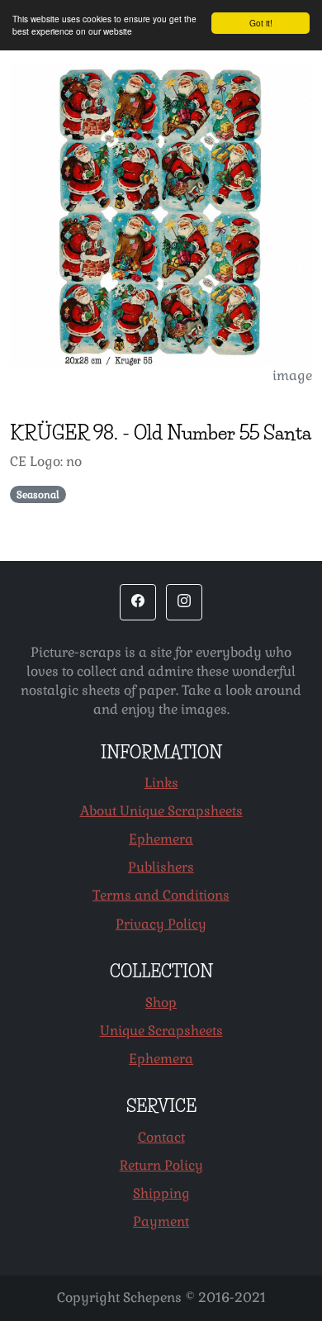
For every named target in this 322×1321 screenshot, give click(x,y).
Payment (161, 1221)
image (292, 375)
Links (161, 782)
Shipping (161, 1193)
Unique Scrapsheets (161, 1030)
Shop (161, 1002)
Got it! (260, 23)
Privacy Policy (161, 924)
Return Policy (161, 1165)
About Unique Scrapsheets (161, 811)
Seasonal (38, 494)
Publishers (161, 867)
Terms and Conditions (161, 895)
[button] (138, 602)
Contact (161, 1137)
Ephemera (161, 839)
